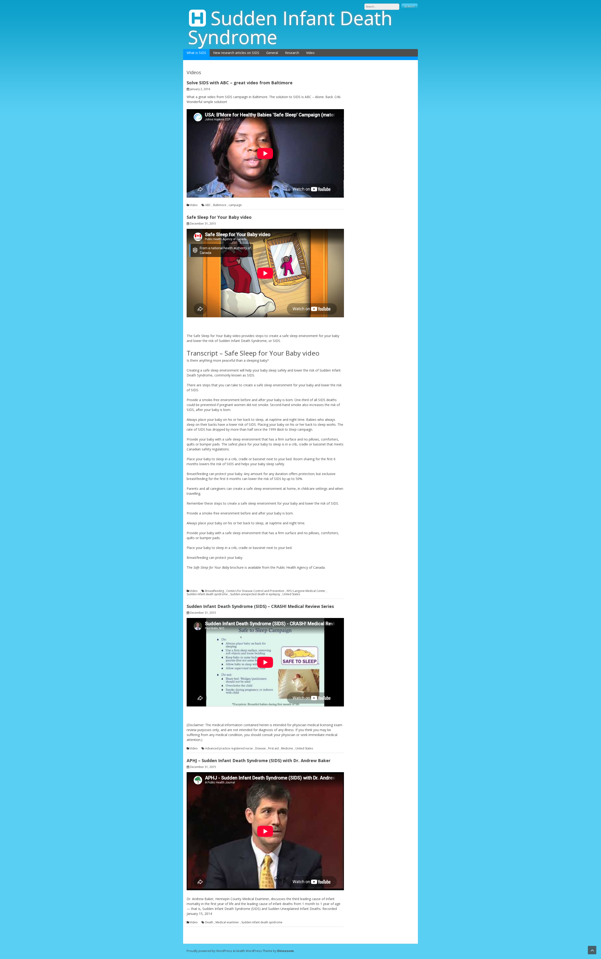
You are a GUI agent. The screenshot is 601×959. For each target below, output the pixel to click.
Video (310, 52)
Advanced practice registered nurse (229, 748)
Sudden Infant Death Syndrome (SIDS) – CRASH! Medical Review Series (260, 606)
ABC (208, 205)
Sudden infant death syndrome (207, 594)
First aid (273, 748)
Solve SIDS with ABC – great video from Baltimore (240, 82)
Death (209, 922)
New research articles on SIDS (236, 52)
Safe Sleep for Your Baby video (219, 217)
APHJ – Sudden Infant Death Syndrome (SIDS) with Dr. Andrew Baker (259, 760)
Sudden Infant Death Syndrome (290, 27)
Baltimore (219, 205)
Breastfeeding (214, 591)
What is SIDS (196, 52)
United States (291, 594)
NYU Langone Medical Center (306, 591)
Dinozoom (285, 951)
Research (292, 52)
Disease (260, 748)
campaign (235, 205)
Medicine (287, 748)
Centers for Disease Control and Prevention (255, 591)
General (272, 52)
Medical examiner (227, 922)
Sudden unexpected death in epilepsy (255, 594)
